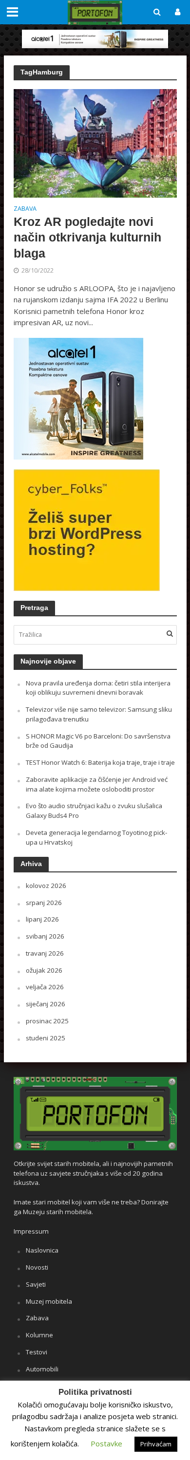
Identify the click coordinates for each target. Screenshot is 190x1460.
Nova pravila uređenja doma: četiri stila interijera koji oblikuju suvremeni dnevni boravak (98, 688)
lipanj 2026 (42, 919)
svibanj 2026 (45, 936)
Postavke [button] (106, 1443)
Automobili (42, 1369)
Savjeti (36, 1284)
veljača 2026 (45, 986)
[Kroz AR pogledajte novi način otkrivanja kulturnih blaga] (95, 142)
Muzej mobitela (49, 1301)
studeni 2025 (45, 1038)
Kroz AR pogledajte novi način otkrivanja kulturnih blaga (87, 237)
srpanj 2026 (44, 902)
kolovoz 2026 (46, 885)
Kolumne (39, 1335)
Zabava (25, 209)
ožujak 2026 (44, 970)
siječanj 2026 (45, 1003)
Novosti (37, 1267)
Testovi (36, 1352)
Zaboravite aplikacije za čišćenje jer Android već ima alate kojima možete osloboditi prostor (97, 784)
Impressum (31, 1231)
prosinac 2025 (47, 1020)
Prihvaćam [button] (155, 1444)
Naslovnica (42, 1250)
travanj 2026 (45, 953)
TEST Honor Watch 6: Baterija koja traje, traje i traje (100, 762)
